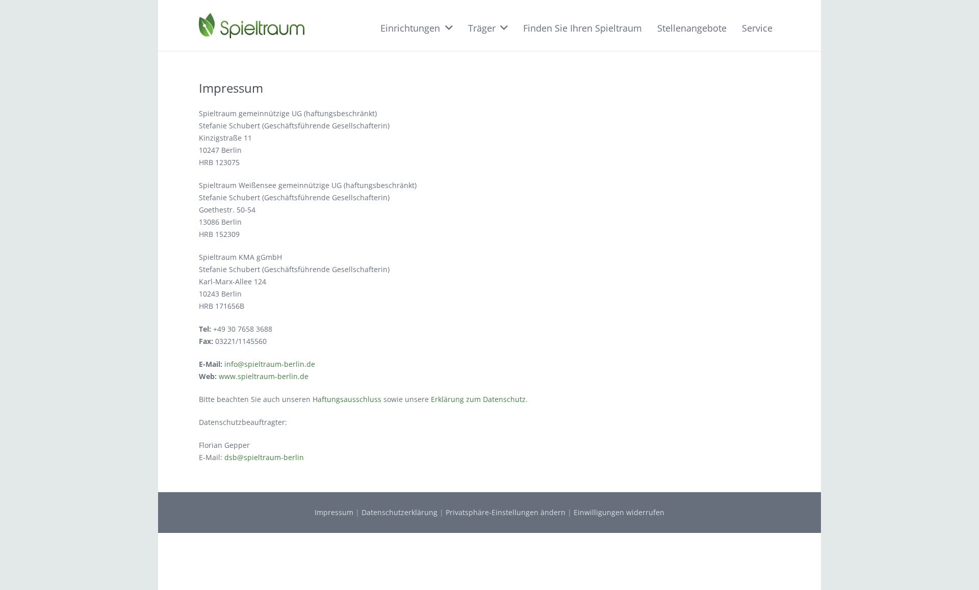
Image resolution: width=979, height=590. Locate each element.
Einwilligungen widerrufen (619, 512)
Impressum (334, 512)
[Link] (251, 25)
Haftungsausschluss (347, 399)
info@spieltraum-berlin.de (269, 364)
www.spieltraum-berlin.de (263, 376)
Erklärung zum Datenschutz (478, 399)
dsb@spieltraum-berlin (264, 457)
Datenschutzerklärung (399, 512)
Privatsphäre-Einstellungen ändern (505, 512)
